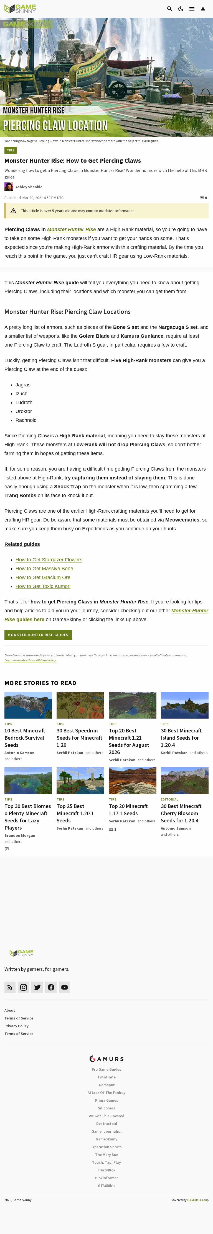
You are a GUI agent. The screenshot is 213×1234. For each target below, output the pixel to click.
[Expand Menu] (191, 8)
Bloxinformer (106, 1177)
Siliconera (106, 1108)
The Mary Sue (106, 1154)
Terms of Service (18, 1018)
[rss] (10, 987)
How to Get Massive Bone (44, 568)
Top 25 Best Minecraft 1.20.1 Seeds (75, 813)
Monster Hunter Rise (71, 229)
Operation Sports (107, 1146)
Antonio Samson (19, 752)
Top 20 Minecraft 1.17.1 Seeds (128, 809)
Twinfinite (106, 1077)
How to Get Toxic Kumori (43, 586)
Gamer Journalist (107, 1131)
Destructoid (106, 1123)
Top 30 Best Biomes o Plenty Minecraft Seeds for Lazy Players (27, 816)
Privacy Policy (16, 1025)
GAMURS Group (198, 1200)
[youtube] (64, 987)
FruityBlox (106, 1170)
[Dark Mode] (180, 8)
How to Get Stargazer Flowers (49, 559)
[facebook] (51, 987)
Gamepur (107, 1084)
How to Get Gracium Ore (43, 577)
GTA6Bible (106, 1185)
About (9, 1010)
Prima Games (106, 1100)
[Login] (203, 8)
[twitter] (37, 987)
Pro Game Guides (106, 1069)
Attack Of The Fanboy (106, 1092)
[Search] (169, 8)
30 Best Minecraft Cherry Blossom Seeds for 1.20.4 (181, 813)
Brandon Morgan (19, 835)
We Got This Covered (106, 1115)
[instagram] (23, 987)
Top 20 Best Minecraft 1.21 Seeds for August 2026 (129, 741)
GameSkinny (106, 1139)
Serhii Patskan (70, 752)
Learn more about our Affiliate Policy (30, 660)
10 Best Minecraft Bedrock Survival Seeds (24, 737)
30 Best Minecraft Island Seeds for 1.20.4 (181, 737)
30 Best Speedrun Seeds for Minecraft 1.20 (79, 737)
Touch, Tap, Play (106, 1162)
